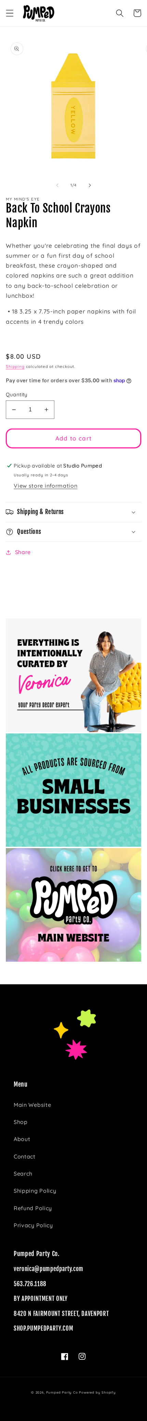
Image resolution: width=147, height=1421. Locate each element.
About (22, 1139)
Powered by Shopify (97, 1392)
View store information (45, 485)
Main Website (32, 1104)
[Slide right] (89, 185)
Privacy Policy (33, 1225)
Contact (25, 1156)
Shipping (15, 366)
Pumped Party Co (62, 1392)
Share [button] (23, 552)
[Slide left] (57, 185)
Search (23, 1173)
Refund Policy (33, 1208)
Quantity (17, 394)
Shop (21, 1121)
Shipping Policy (35, 1190)
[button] (9, 13)
